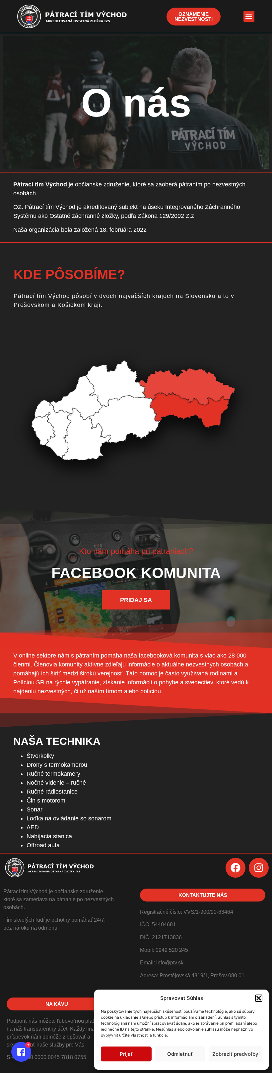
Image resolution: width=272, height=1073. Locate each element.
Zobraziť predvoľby (235, 1054)
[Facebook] (235, 868)
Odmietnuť (180, 1054)
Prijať (126, 1054)
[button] (258, 998)
